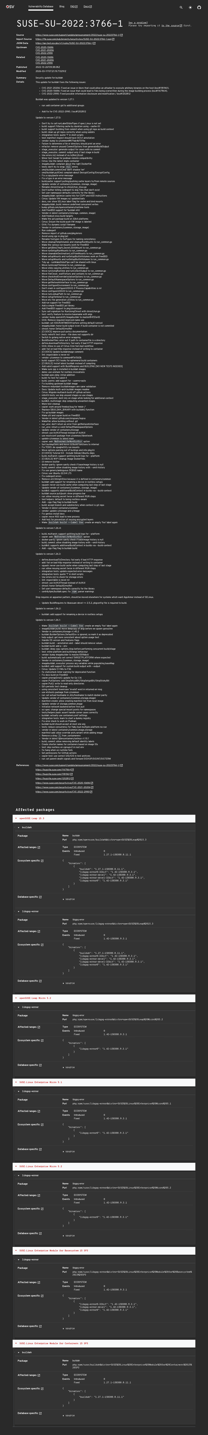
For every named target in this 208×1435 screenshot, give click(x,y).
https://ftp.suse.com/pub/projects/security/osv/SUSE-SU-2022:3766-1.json (73, 39)
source (70, 899)
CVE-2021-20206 (45, 50)
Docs (86, 6)
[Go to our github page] (199, 7)
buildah (26, 827)
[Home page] (10, 7)
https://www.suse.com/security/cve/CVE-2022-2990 (62, 792)
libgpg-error (30, 911)
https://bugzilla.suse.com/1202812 (53, 778)
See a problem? (138, 22)
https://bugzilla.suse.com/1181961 (53, 774)
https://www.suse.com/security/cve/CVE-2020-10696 (63, 783)
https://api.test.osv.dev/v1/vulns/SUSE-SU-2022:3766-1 (64, 43)
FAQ (72, 6)
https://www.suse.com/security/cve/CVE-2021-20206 (63, 787)
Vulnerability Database (40, 6)
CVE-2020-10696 (44, 47)
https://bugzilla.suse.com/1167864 (53, 769)
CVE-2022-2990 (44, 53)
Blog (61, 6)
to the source (170, 25)
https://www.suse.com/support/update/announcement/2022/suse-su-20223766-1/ (78, 35)
